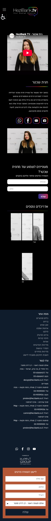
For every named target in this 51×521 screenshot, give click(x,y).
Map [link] (15, 405)
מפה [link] (22, 369)
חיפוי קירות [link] (43, 338)
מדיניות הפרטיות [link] (40, 345)
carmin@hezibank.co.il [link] (33, 413)
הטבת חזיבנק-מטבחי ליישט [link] (35, 355)
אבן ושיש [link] (44, 325)
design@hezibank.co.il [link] (33, 380)
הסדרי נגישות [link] (42, 348)
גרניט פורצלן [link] (42, 335)
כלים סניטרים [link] (42, 318)
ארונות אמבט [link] (42, 328)
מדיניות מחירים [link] (41, 351)
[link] (3, 17)
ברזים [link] (45, 321)
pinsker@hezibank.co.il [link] (33, 398)
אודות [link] (45, 341)
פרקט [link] (45, 331)
